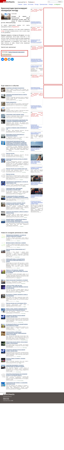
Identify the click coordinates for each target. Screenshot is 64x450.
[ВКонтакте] (2, 59)
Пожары (51, 4)
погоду (2, 31)
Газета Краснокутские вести (16, 52)
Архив (25, 4)
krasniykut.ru (5, 20)
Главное (20, 4)
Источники (30, 4)
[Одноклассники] (5, 59)
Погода (36, 4)
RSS (12, 400)
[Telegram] (9, 59)
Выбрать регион (6, 399)
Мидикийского (15, 26)
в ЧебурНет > (57, 4)
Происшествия (43, 4)
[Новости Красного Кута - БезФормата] (7, 1)
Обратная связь (6, 398)
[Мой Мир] (12, 59)
